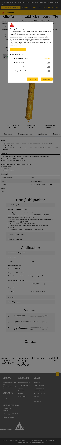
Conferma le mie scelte (18, 49)
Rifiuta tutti (33, 79)
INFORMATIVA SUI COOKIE (16, 45)
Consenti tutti (46, 79)
